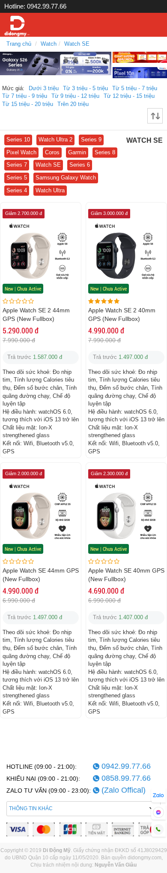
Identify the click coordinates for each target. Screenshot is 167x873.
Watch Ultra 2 (55, 139)
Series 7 (16, 165)
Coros (52, 152)
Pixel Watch (21, 152)
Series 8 (105, 152)
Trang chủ (18, 44)
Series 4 (16, 190)
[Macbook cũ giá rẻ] (140, 56)
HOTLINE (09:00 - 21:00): (41, 766)
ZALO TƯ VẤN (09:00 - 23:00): (48, 790)
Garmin (77, 152)
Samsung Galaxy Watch (66, 177)
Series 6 (79, 165)
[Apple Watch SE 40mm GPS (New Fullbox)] (126, 515)
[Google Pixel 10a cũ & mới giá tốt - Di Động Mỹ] (140, 72)
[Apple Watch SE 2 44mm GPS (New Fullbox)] (41, 255)
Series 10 (18, 139)
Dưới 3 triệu (44, 88)
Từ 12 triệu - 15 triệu (129, 96)
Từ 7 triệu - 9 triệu (24, 96)
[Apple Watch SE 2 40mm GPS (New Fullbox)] (126, 255)
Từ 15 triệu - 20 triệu (27, 104)
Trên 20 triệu (73, 104)
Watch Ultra (50, 190)
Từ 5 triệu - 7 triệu (134, 88)
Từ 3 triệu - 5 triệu (85, 88)
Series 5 (16, 177)
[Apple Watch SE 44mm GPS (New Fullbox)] (41, 515)
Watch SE (76, 44)
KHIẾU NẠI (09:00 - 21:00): (43, 778)
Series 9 (91, 139)
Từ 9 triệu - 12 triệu (75, 96)
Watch (49, 44)
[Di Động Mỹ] (17, 26)
